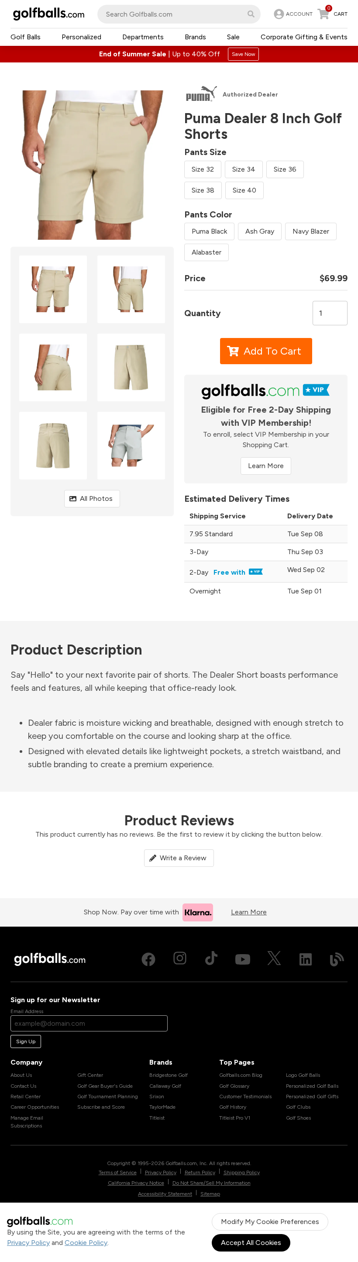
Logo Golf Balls (303, 1075)
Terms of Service (118, 1172)
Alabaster (206, 252)
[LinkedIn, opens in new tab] (305, 959)
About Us (21, 1075)
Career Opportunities (34, 1107)
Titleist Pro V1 (234, 1118)
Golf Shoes (298, 1118)
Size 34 (243, 169)
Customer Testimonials (245, 1096)
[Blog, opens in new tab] (337, 959)
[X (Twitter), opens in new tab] (274, 959)
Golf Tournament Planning (107, 1096)
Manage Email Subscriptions (26, 1122)
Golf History (232, 1107)
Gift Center (90, 1075)
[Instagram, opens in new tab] (179, 959)
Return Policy (200, 1172)
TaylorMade (162, 1107)
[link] (292, 14)
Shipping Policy (242, 1172)
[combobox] (179, 14)
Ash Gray (259, 231)
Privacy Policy (28, 1242)
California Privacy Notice (136, 1183)
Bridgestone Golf (168, 1075)
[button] (251, 14)
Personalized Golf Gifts (312, 1096)
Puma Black (209, 231)
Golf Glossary (234, 1086)
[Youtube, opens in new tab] (242, 959)
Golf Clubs (298, 1107)
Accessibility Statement (165, 1194)
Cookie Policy (86, 1242)
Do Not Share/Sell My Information (211, 1183)
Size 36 (285, 169)
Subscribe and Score (101, 1107)
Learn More (266, 466)
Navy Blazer (311, 231)
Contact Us (23, 1086)
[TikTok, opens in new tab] (211, 959)
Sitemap (210, 1194)
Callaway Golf (165, 1086)
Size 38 (203, 190)
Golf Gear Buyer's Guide (105, 1086)
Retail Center (25, 1096)
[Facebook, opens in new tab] (148, 959)
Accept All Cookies (251, 1242)
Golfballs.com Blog (240, 1075)
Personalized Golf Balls (312, 1086)
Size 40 (244, 190)
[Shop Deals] (179, 54)
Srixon (156, 1096)
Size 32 (203, 169)
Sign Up (25, 1041)
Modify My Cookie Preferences (270, 1221)
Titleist (157, 1118)
